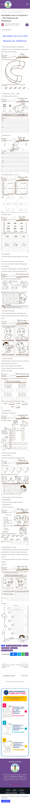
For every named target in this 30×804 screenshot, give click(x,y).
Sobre (14, 790)
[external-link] (22, 784)
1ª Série (25, 645)
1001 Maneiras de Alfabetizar (14, 645)
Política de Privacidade (11, 793)
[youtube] (14, 784)
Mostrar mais (24, 675)
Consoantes (14, 648)
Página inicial (4, 11)
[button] (27, 4)
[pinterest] (19, 784)
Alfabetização (5, 648)
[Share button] (26, 654)
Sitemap (22, 793)
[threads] (11, 784)
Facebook (13, 654)
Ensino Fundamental (13, 11)
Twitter (19, 654)
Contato (21, 790)
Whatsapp (23, 654)
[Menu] (2, 4)
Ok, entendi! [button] (6, 801)
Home (8, 790)
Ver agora (3, 797)
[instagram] (16, 784)
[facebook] (8, 784)
